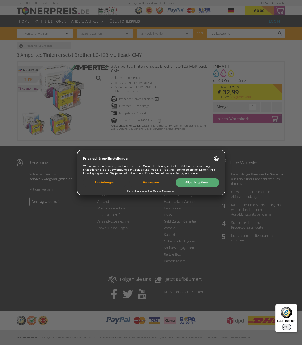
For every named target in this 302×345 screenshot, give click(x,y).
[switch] (286, 327)
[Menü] (294, 307)
